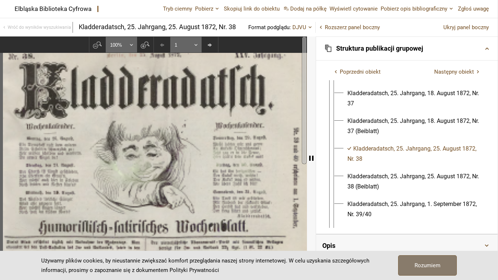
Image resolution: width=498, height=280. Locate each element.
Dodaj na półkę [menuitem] (308, 8)
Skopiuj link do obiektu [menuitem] (252, 8)
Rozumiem (427, 265)
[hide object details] (311, 158)
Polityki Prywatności (194, 270)
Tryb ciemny (177, 8)
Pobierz (204, 8)
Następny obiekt (454, 72)
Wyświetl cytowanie (354, 8)
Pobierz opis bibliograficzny (414, 8)
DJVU (299, 27)
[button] (407, 48)
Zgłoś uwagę (473, 8)
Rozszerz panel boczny (352, 27)
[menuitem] (413, 98)
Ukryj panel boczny (466, 27)
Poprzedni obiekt (360, 72)
